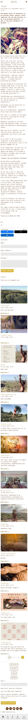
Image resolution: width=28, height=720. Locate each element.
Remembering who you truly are (8, 394)
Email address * (6, 250)
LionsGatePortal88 (5, 455)
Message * (4, 258)
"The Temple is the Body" (6, 335)
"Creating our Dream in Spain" (8, 554)
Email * (3, 681)
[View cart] (26, 2)
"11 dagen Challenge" (6, 642)
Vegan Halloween (5, 583)
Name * (3, 243)
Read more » (5, 313)
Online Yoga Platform (6, 424)
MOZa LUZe (3, 365)
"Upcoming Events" (5, 613)
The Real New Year (5, 306)
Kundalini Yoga (4, 524)
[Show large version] (14, 41)
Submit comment (7, 270)
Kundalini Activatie (5, 491)
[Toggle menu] (1, 2)
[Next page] (22, 657)
